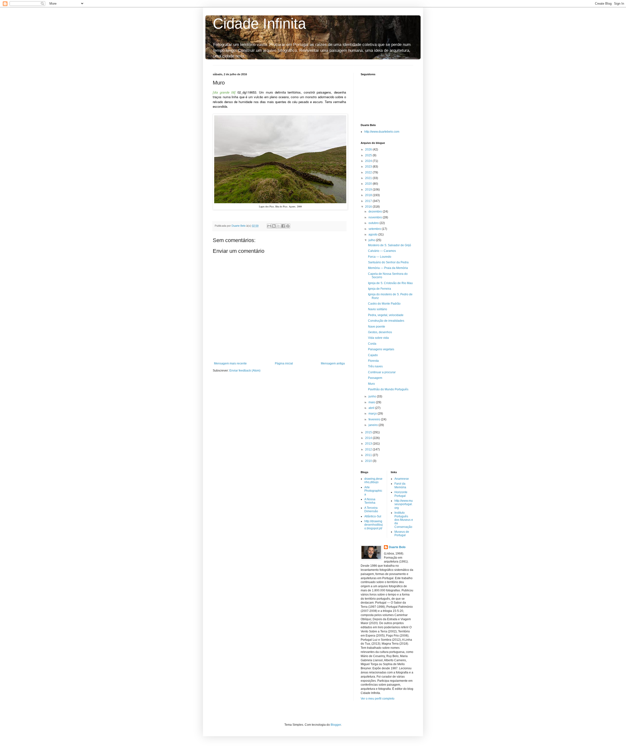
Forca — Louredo (379, 256)
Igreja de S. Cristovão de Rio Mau (390, 283)
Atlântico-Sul (372, 516)
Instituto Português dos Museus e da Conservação (403, 520)
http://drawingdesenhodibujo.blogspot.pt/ (373, 525)
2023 (369, 166)
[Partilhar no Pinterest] (287, 226)
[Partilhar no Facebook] (283, 226)
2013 (369, 443)
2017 (369, 201)
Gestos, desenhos (380, 332)
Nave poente (376, 326)
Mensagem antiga (333, 363)
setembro (375, 229)
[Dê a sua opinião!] (273, 226)
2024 (369, 161)
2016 (369, 206)
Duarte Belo (397, 547)
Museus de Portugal (401, 533)
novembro (376, 217)
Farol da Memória (400, 485)
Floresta (373, 360)
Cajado (373, 355)
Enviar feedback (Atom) (244, 370)
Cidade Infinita (259, 23)
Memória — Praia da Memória (388, 268)
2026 (369, 149)
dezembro (376, 211)
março (373, 413)
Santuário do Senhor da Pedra (388, 262)
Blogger (336, 724)
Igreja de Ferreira (379, 288)
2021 (369, 178)
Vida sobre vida (378, 338)
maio (372, 402)
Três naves (375, 366)
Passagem (375, 378)
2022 (369, 172)
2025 (369, 155)
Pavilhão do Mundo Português (388, 389)
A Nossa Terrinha (369, 501)
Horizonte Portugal (400, 493)
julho (372, 240)
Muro (371, 383)
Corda (372, 343)
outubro (374, 223)
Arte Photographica (373, 491)
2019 (369, 189)
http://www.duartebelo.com (381, 131)
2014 (369, 438)
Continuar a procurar (382, 372)
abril (372, 408)
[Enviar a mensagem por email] (269, 226)
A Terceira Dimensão (371, 509)
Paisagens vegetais (381, 349)
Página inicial (284, 363)
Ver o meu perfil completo (377, 698)
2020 (369, 183)
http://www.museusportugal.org (403, 504)
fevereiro (375, 419)
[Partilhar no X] (278, 226)
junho (373, 396)
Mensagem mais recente (230, 363)
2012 (369, 449)
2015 (369, 432)
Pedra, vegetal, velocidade (385, 315)
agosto (373, 234)
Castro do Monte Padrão (384, 303)
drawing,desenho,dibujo (373, 480)
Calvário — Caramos (382, 251)
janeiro (374, 425)
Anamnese (401, 478)
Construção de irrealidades (386, 320)
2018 (369, 195)
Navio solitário (377, 309)
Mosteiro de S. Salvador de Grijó (389, 245)
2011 (369, 455)
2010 (369, 461)
